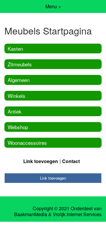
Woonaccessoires (27, 142)
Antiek (14, 111)
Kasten (15, 48)
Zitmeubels (20, 64)
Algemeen (18, 79)
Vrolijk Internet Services (77, 214)
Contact (71, 161)
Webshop (18, 127)
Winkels (16, 95)
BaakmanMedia (30, 214)
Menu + (53, 6)
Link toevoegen (40, 161)
